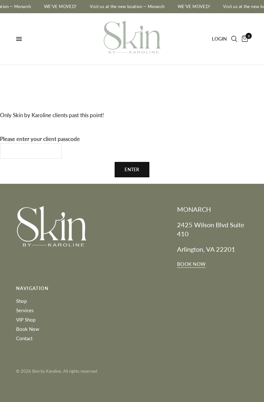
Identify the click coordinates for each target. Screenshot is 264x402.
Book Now (27, 329)
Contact (24, 338)
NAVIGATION (32, 288)
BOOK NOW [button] (191, 264)
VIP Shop (25, 320)
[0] (244, 39)
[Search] (234, 39)
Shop (21, 301)
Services (25, 310)
